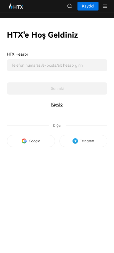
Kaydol (57, 104)
